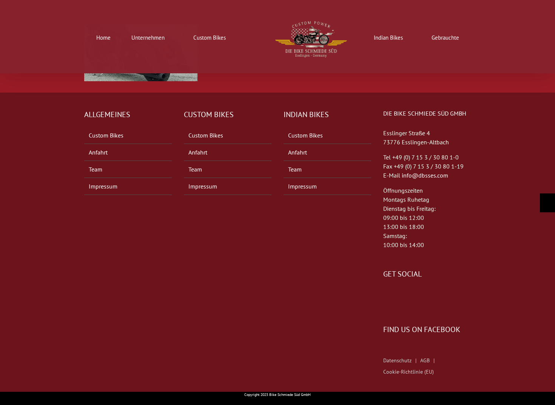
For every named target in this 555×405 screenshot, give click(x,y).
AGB (425, 360)
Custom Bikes (106, 135)
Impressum (103, 186)
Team (95, 169)
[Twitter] (396, 297)
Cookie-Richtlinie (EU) (408, 371)
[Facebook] (385, 297)
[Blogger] (406, 297)
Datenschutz (397, 360)
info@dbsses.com (425, 175)
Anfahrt (98, 152)
